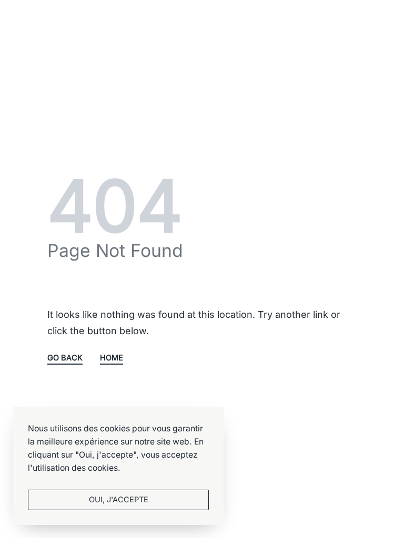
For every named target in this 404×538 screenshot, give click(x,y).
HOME (111, 358)
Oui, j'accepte (118, 499)
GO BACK (65, 358)
